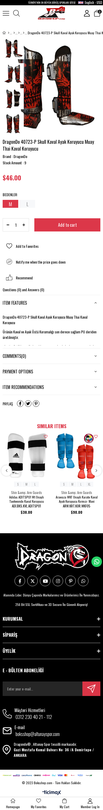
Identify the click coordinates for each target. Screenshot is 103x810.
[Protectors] (19, 33)
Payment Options (18, 371)
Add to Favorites (46, 436)
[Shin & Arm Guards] (23, 33)
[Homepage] (8, 33)
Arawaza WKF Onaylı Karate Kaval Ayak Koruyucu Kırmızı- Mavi (77, 499)
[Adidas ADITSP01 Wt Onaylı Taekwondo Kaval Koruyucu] (26, 456)
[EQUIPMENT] (14, 33)
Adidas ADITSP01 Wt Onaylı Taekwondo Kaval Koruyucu (26, 499)
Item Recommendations (23, 387)
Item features (15, 303)
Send (91, 688)
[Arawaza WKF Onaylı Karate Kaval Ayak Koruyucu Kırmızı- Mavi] (76, 456)
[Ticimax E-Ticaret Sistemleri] (51, 793)
